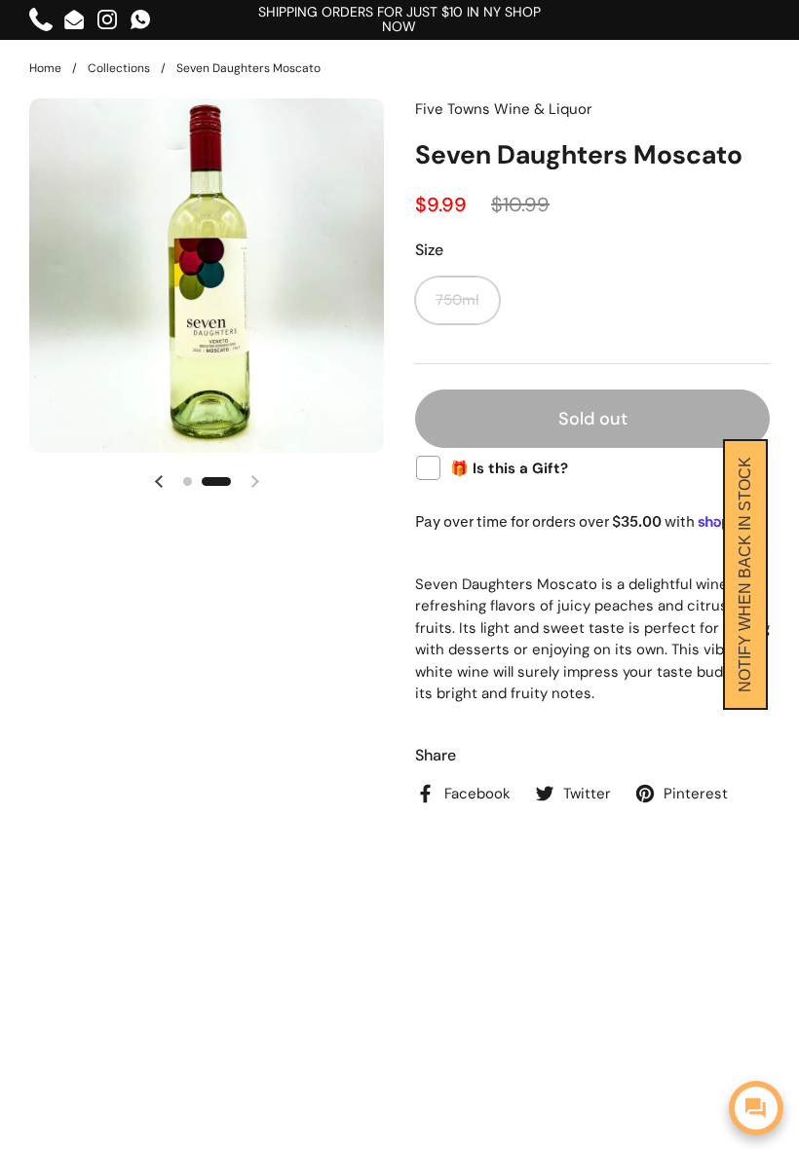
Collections (119, 68)
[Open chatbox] (756, 1108)
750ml (457, 300)
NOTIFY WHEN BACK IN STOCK (745, 574)
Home (45, 68)
